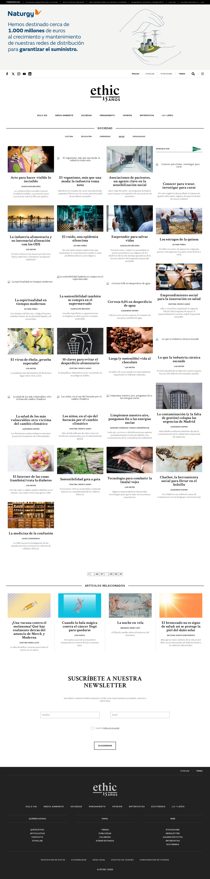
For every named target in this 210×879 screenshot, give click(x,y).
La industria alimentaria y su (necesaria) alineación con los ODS (31, 240)
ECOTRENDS (158, 806)
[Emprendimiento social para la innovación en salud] (179, 277)
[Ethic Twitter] (13, 74)
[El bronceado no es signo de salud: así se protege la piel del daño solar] (180, 605)
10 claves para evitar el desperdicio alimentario (80, 361)
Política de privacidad (111, 728)
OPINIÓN (127, 115)
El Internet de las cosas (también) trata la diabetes (31, 478)
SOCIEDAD (86, 115)
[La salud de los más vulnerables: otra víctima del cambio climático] (31, 398)
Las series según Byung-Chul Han (41, 2)
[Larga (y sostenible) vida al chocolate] (130, 340)
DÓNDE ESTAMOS (105, 841)
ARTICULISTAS (37, 833)
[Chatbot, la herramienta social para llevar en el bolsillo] (179, 459)
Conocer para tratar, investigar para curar (179, 185)
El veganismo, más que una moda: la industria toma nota (80, 181)
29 (111, 574)
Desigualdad (139, 137)
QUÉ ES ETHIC (37, 830)
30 (116, 574)
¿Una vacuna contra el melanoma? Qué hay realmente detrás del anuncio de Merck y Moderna (29, 630)
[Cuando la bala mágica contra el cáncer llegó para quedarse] (79, 605)
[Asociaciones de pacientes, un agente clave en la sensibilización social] (130, 159)
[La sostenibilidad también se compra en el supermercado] (80, 278)
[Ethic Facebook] (7, 74)
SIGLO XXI (42, 115)
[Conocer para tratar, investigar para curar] (179, 165)
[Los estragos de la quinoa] (179, 221)
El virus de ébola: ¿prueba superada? (31, 361)
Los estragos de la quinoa (179, 239)
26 (97, 574)
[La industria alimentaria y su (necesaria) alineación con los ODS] (31, 218)
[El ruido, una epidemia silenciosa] (80, 218)
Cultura (69, 137)
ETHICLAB (150, 74)
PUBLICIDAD (105, 833)
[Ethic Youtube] (24, 74)
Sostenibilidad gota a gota (80, 479)
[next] (202, 2)
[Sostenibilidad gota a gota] (80, 461)
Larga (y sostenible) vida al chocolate (130, 360)
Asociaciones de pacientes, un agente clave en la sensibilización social (129, 181)
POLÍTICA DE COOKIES (122, 860)
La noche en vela (130, 622)
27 (102, 574)
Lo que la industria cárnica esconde (179, 359)
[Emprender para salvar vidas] (130, 218)
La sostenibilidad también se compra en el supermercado (80, 300)
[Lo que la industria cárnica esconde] (179, 339)
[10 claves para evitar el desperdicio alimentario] (80, 341)
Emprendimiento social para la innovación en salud (179, 297)
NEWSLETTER (173, 833)
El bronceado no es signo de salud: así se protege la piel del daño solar (180, 626)
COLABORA (105, 837)
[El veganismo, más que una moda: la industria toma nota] (80, 159)
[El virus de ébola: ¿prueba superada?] (31, 341)
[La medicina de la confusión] (31, 515)
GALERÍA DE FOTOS (172, 837)
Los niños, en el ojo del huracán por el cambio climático (80, 420)
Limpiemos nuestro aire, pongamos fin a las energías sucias (129, 419)
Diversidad (105, 137)
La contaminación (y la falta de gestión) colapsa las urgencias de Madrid (179, 418)
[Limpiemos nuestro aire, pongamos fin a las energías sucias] (130, 397)
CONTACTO (37, 837)
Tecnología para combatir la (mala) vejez (129, 480)
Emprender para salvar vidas (129, 238)
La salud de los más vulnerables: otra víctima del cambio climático (31, 420)
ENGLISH (135, 74)
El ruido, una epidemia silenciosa (80, 238)
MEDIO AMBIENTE (64, 115)
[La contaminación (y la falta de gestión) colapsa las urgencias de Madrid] (179, 396)
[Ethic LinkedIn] (29, 74)
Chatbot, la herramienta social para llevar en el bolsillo (179, 481)
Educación (86, 137)
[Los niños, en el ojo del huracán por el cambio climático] (80, 398)
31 (121, 574)
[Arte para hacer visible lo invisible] (31, 159)
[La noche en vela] (130, 605)
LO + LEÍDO (167, 115)
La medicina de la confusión (31, 533)
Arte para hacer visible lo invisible (31, 179)
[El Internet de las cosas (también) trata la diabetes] (31, 458)
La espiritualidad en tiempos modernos (31, 302)
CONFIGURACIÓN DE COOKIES (154, 860)
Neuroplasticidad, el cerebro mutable (108, 2)
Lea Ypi (172, 2)
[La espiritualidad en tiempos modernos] (31, 282)
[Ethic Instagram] (18, 74)
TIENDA (182, 74)
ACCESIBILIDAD (79, 860)
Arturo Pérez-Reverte (73, 2)
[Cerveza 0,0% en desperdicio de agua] (130, 283)
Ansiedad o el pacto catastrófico (147, 2)
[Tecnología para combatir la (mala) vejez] (130, 460)
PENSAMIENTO (107, 115)
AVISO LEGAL (99, 860)
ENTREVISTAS (147, 115)
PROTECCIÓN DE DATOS (53, 860)
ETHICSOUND (166, 74)
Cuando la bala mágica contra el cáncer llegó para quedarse (79, 626)
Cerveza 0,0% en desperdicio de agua (130, 303)
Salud (122, 137)
